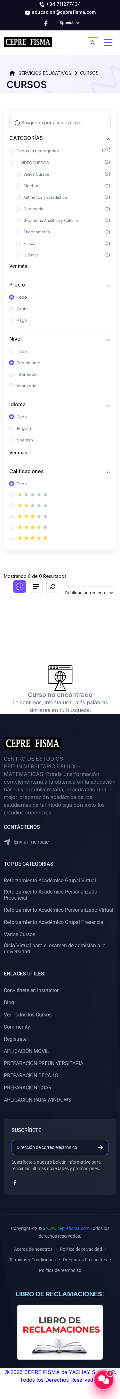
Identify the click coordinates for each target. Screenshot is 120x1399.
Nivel (15, 339)
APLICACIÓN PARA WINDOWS (37, 1100)
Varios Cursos (36, 174)
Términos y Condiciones (32, 1259)
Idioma (17, 404)
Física (28, 243)
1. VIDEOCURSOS (33, 162)
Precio (17, 285)
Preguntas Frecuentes (85, 1259)
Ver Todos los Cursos (28, 1015)
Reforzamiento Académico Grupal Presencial (54, 922)
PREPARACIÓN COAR (28, 1088)
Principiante (28, 362)
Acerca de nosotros (33, 1249)
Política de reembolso (60, 1270)
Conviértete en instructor (31, 990)
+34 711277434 (63, 4)
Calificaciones (26, 471)
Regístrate (15, 1039)
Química (31, 255)
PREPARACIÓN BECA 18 (31, 1075)
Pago (22, 320)
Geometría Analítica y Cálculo (50, 220)
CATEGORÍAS (26, 138)
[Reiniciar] (52, 586)
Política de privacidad (81, 1249)
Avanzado (26, 385)
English (24, 428)
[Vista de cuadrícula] (19, 586)
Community (17, 1027)
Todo (22, 297)
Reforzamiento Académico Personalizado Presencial (50, 895)
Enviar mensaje (31, 842)
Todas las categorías (38, 150)
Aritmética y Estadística (45, 197)
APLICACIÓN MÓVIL (26, 1051)
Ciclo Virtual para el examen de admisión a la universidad (55, 948)
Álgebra (30, 185)
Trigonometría (36, 232)
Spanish (25, 439)
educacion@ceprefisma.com (63, 12)
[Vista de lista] (36, 586)
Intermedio (27, 374)
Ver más (18, 266)
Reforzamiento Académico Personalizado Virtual (58, 910)
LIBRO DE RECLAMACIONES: (60, 1294)
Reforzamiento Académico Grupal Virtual (50, 880)
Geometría (33, 208)
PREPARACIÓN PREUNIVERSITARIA (43, 1063)
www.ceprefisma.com (68, 1228)
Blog (9, 1002)
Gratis (22, 308)
